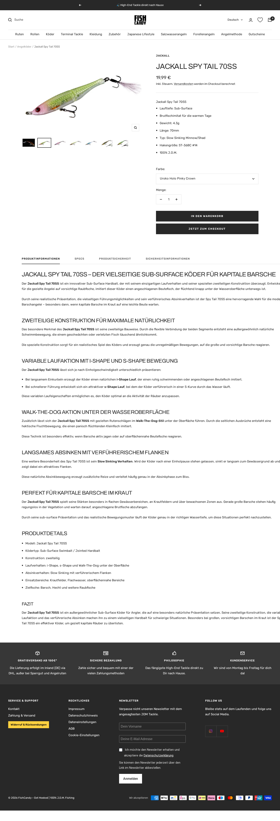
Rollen (34, 34)
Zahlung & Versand (21, 715)
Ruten (19, 34)
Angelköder (24, 46)
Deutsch (233, 20)
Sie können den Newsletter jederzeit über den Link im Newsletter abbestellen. (149, 765)
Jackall (163, 55)
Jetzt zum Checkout (207, 228)
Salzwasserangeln (174, 34)
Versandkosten (183, 84)
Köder (50, 34)
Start (11, 46)
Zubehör (115, 34)
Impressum (76, 709)
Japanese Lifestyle (140, 34)
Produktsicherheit (115, 258)
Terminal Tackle (72, 34)
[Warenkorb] (270, 20)
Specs (79, 258)
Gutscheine (257, 34)
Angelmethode (231, 34)
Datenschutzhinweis (83, 715)
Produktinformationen (41, 258)
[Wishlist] (260, 20)
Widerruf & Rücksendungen (29, 724)
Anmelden (130, 779)
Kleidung (96, 34)
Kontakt (13, 709)
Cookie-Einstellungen (83, 735)
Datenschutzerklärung (158, 755)
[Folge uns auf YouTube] (222, 731)
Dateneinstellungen (82, 722)
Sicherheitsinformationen (168, 258)
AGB (71, 728)
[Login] (251, 20)
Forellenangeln (204, 34)
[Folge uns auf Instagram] (210, 731)
